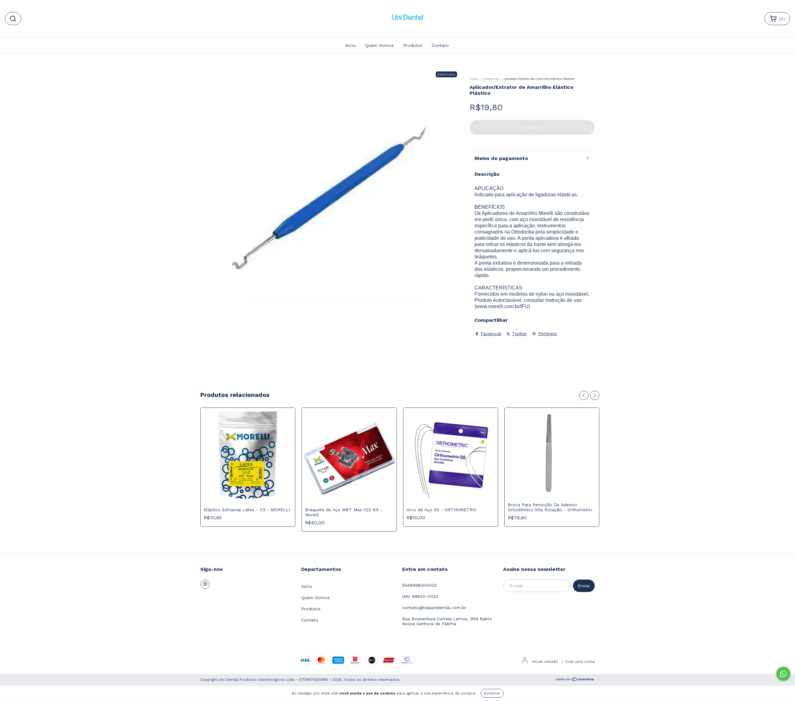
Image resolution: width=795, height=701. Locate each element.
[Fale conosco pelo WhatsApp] (783, 674)
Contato (440, 45)
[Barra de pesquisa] (13, 18)
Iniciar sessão (545, 661)
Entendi (492, 693)
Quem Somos (379, 45)
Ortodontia (490, 78)
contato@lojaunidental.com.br (434, 607)
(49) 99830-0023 (420, 596)
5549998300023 (419, 585)
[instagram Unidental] (205, 584)
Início (350, 45)
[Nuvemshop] (575, 680)
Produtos (412, 45)
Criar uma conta (580, 661)
